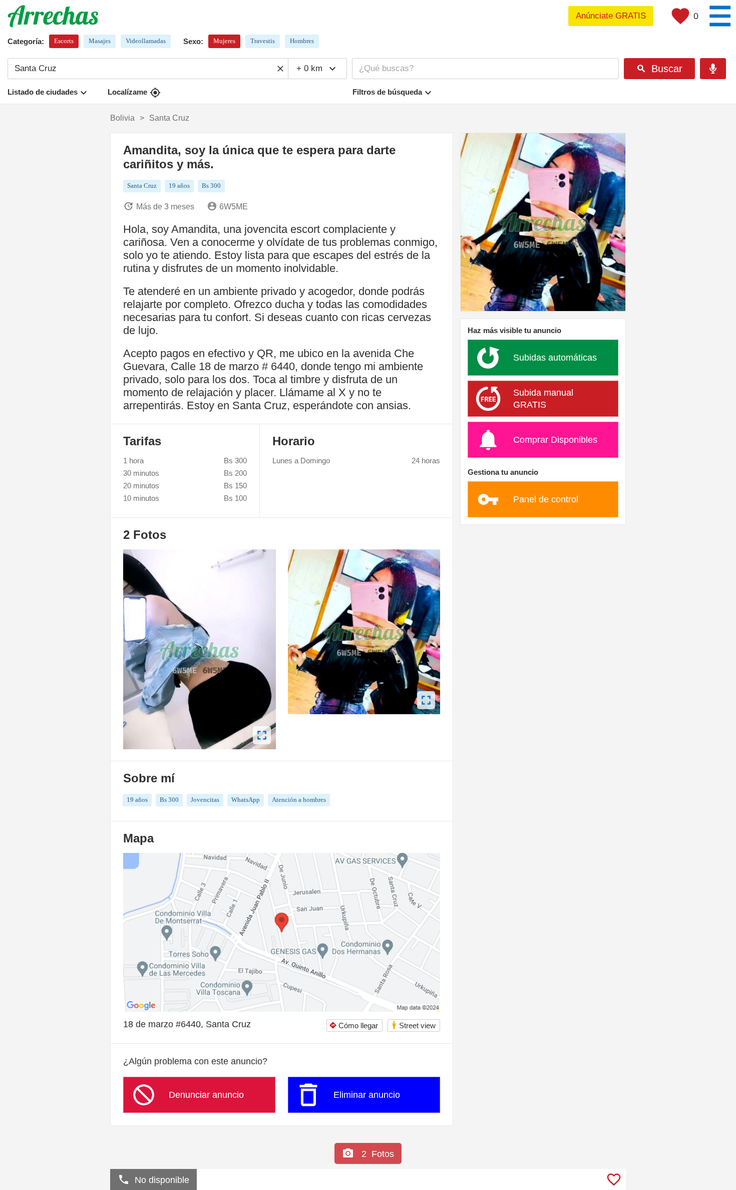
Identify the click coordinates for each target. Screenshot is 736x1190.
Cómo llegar (353, 1025)
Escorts (64, 41)
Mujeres (224, 41)
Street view (413, 1025)
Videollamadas (146, 41)
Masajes (100, 41)
